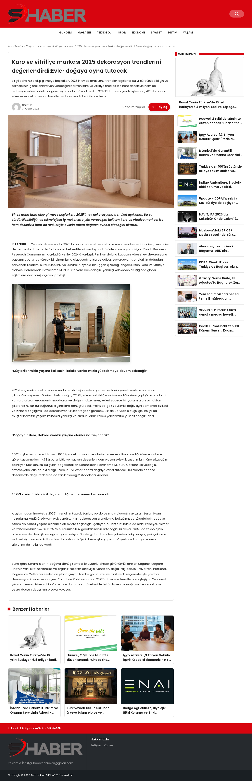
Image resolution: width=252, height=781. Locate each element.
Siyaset (156, 32)
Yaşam (188, 32)
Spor (122, 32)
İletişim (96, 745)
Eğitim (172, 32)
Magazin (84, 32)
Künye (108, 745)
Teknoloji (104, 32)
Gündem (65, 32)
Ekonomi (138, 32)
